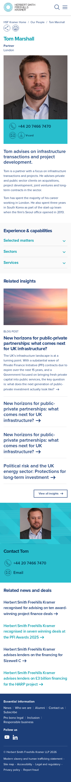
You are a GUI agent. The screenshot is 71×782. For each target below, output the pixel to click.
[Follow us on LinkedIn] (15, 737)
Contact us (56, 708)
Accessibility (24, 764)
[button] (57, 8)
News (7, 708)
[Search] (54, 17)
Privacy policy (12, 770)
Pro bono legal (13, 717)
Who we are (23, 708)
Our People (38, 22)
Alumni (40, 708)
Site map (9, 764)
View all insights (49, 493)
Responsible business (18, 722)
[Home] (19, 7)
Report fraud (31, 770)
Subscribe (10, 712)
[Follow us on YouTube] (7, 737)
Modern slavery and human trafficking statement (33, 759)
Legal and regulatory (47, 764)
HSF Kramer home (15, 22)
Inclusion (33, 717)
